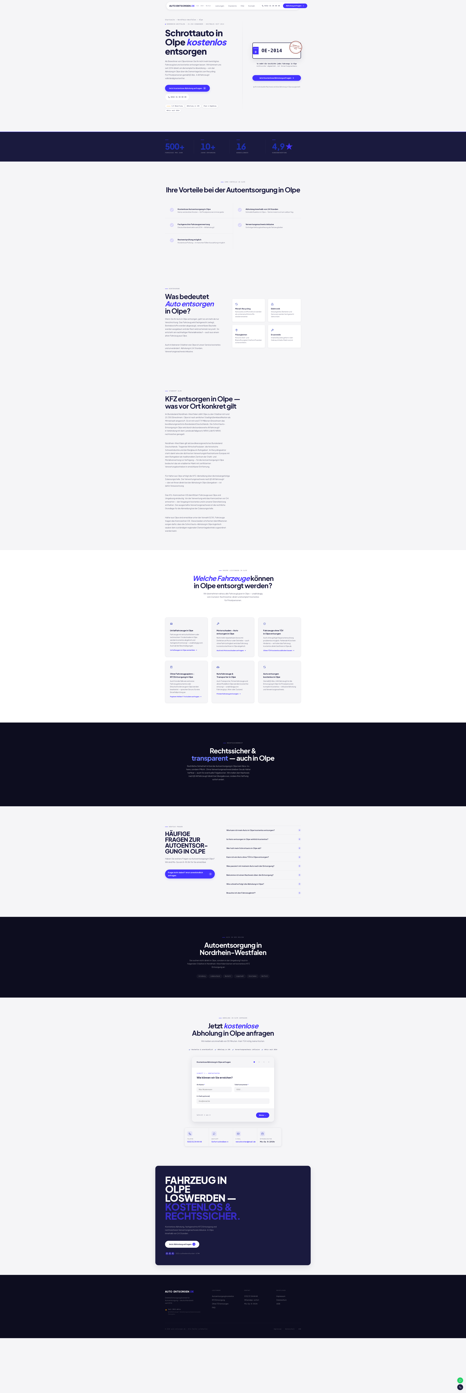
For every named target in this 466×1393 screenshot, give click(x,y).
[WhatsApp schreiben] (460, 1380)
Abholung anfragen (293, 6)
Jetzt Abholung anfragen (180, 1244)
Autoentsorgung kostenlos (223, 1296)
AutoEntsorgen (182, 5)
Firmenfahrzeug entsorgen (228, 694)
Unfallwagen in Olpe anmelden (182, 650)
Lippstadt (240, 976)
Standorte (232, 6)
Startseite (170, 20)
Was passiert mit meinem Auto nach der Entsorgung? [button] (250, 866)
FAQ (242, 6)
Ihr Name (201, 1085)
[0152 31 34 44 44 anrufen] (460, 1387)
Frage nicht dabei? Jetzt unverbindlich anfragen (185, 874)
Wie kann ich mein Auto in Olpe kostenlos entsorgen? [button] (250, 830)
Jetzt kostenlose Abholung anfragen (185, 88)
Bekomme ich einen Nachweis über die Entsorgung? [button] (250, 875)
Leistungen (219, 6)
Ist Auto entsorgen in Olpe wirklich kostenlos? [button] (247, 839)
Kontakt (251, 6)
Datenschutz (281, 1300)
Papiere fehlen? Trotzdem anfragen (184, 697)
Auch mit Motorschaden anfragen (230, 650)
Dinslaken (252, 976)
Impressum (280, 1296)
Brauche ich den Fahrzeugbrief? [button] (241, 893)
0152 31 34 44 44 (272, 6)
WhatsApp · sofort (251, 1300)
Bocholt (228, 976)
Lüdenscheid (215, 976)
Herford (264, 976)
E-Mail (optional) (203, 1096)
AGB (278, 1304)
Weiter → (262, 1115)
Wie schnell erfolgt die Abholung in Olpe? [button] (245, 884)
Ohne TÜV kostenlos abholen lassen (277, 650)
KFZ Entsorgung (218, 1300)
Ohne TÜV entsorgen (220, 1304)
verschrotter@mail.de (246, 1142)
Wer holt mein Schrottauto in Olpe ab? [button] (243, 848)
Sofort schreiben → (220, 1142)
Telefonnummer (241, 1085)
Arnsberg (202, 976)
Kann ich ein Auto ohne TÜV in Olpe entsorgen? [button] (247, 857)
